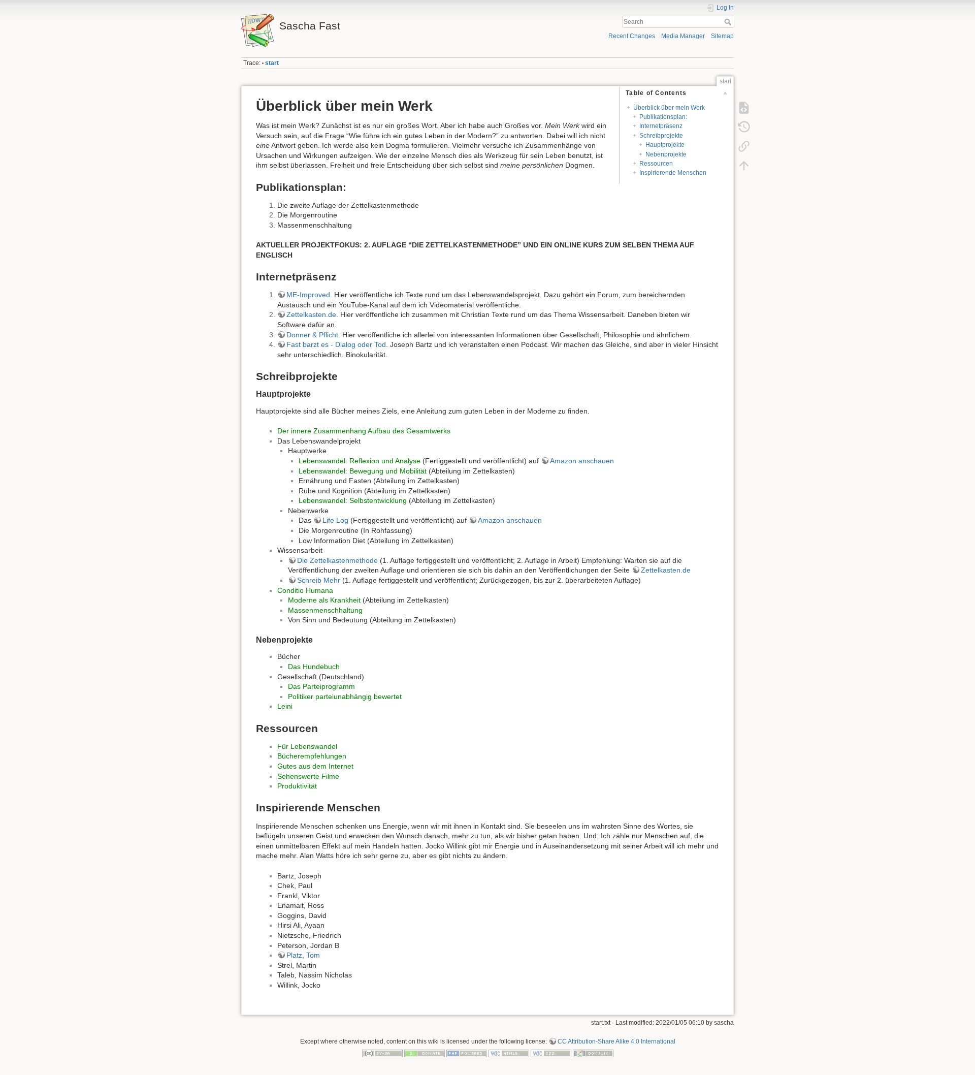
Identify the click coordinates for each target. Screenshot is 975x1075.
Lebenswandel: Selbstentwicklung (353, 500)
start (272, 63)
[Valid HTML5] (509, 1053)
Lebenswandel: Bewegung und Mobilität (363, 471)
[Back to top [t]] (744, 165)
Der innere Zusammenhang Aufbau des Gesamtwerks (363, 431)
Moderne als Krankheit (324, 600)
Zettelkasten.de (311, 314)
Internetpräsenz (660, 126)
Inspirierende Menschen (672, 172)
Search (729, 21)
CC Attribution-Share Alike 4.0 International (616, 1041)
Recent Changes (631, 36)
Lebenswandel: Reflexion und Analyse (359, 461)
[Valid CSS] (551, 1053)
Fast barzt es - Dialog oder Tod (336, 344)
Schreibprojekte (661, 135)
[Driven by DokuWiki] (593, 1053)
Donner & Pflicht (312, 335)
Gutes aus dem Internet (315, 766)
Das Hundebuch (314, 666)
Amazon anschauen (582, 461)
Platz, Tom (303, 955)
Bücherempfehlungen (311, 756)
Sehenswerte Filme (308, 776)
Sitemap (722, 36)
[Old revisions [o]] (744, 127)
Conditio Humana (305, 590)
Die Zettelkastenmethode (337, 560)
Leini (284, 706)
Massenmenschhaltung (325, 610)
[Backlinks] (744, 146)
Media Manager (683, 36)
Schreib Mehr (318, 580)
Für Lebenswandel (307, 746)
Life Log (335, 520)
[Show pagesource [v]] (744, 107)
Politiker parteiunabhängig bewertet (345, 696)
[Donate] (424, 1053)
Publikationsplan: (663, 116)
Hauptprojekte (665, 144)
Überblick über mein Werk (669, 107)
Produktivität (297, 786)
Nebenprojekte (666, 154)
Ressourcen (656, 163)
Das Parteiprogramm (321, 686)
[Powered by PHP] (466, 1053)
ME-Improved (308, 295)
